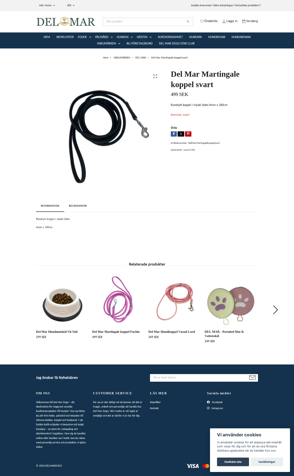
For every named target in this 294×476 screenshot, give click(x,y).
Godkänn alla (233, 461)
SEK (69, 5)
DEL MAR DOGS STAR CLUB (177, 59)
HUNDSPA (195, 53)
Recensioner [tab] (78, 222)
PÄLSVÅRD (101, 53)
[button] (91, 53)
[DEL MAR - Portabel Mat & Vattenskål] (231, 317)
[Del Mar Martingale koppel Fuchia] (118, 317)
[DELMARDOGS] (91, 27)
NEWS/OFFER (65, 53)
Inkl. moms (45, 5)
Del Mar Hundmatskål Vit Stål (56, 347)
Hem (105, 73)
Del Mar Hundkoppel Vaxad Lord (171, 347)
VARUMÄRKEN (106, 59)
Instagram (217, 424)
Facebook (216, 418)
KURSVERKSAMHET (170, 53)
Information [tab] (50, 222)
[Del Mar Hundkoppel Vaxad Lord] (175, 317)
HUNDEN (122, 53)
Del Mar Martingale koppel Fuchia (116, 347)
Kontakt (154, 424)
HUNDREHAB (216, 53)
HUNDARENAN (241, 53)
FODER (82, 53)
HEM (47, 53)
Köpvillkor (155, 418)
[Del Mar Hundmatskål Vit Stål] (62, 317)
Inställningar (267, 461)
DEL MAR (140, 73)
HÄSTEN (142, 53)
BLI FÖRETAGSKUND (140, 59)
